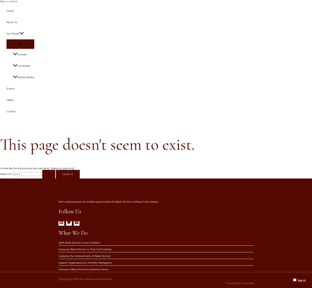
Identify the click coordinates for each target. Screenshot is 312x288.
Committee (24, 65)
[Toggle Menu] (20, 44)
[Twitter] (69, 223)
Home (10, 10)
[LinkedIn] (61, 223)
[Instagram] (76, 223)
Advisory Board (25, 77)
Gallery (10, 100)
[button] (22, 33)
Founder (22, 54)
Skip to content (9, 1)
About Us (11, 22)
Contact (11, 111)
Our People (13, 33)
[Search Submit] (48, 174)
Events (10, 88)
